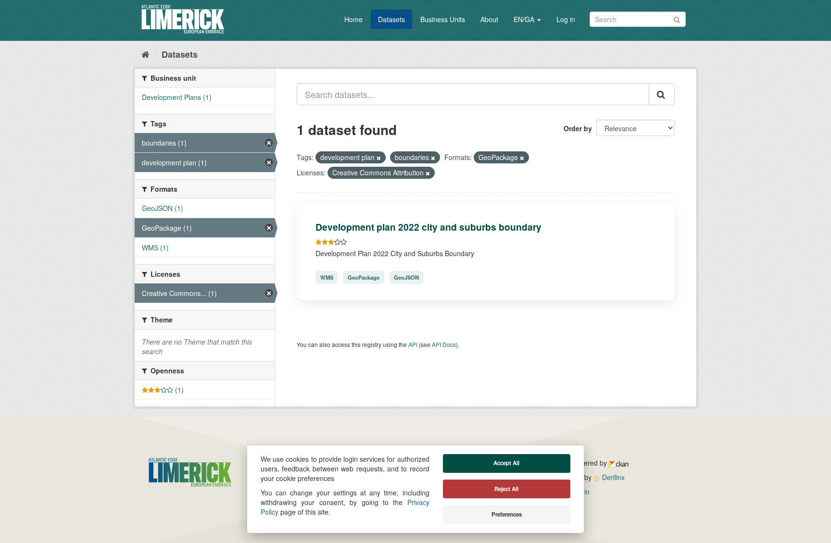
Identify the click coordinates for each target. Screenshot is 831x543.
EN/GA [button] (525, 19)
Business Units (442, 19)
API (412, 344)
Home (353, 19)
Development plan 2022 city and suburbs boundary (428, 227)
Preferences (506, 514)
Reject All (506, 489)
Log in (565, 19)
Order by (578, 128)
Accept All (506, 463)
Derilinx (612, 477)
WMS (326, 277)
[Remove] (379, 157)
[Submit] (677, 18)
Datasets (391, 19)
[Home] (145, 54)
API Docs (444, 344)
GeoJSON (406, 277)
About (489, 19)
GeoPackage (363, 277)
